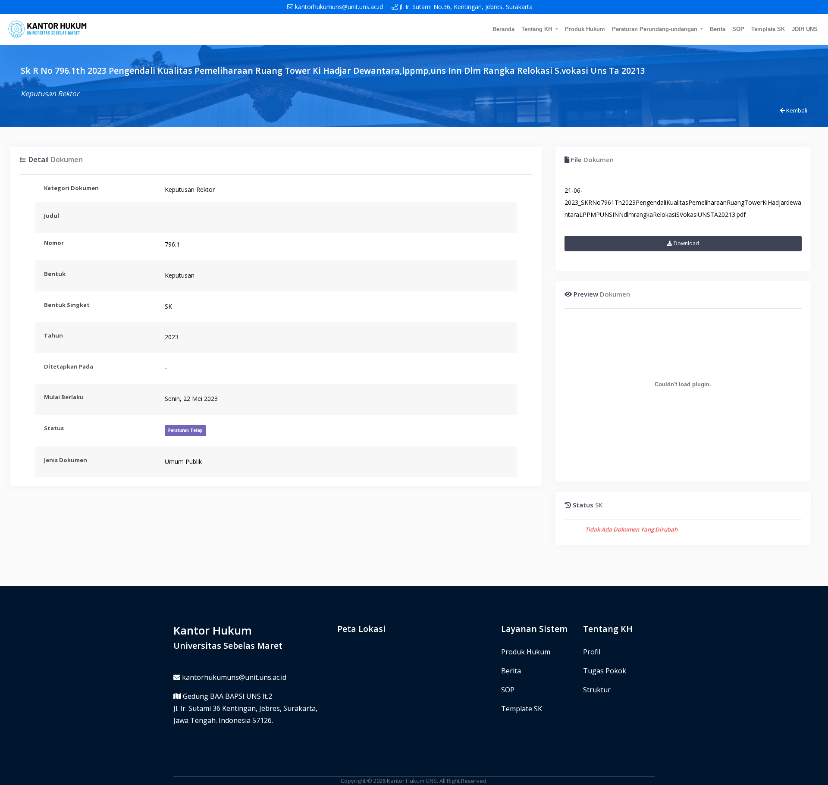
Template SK (768, 29)
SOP (738, 29)
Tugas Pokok (604, 671)
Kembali (796, 110)
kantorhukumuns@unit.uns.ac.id (338, 7)
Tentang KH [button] (537, 29)
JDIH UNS (805, 29)
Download (685, 243)
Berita (717, 29)
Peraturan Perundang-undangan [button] (655, 29)
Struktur (597, 689)
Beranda (503, 29)
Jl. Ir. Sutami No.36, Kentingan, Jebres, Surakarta (465, 7)
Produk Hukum (585, 29)
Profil (591, 652)
